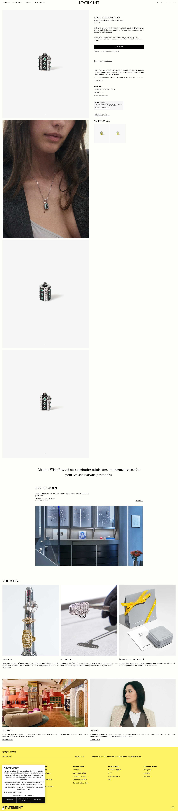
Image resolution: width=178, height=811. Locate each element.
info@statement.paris (102, 107)
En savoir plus (7, 740)
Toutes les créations (45, 786)
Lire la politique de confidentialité (13, 792)
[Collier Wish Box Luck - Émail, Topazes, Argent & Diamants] (118, 133)
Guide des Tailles (79, 773)
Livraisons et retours (80, 776)
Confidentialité (114, 776)
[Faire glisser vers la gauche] (139, 121)
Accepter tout (38, 800)
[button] (6, 2)
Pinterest (147, 776)
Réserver (139, 500)
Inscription (79, 756)
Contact (76, 770)
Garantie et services (81, 783)
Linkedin (147, 773)
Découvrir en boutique (103, 61)
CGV (110, 773)
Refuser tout (9, 800)
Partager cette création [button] (102, 116)
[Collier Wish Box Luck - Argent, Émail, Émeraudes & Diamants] (101, 133)
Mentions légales (114, 770)
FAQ (109, 780)
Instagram (147, 770)
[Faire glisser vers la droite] (142, 121)
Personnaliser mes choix (23, 800)
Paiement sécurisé (80, 780)
